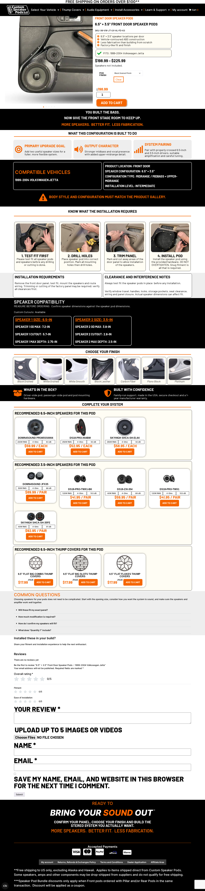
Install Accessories (127, 9)
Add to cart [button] (35, 451)
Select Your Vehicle (43, 9)
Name (25, 745)
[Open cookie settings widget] (5, 886)
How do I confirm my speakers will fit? (37, 623)
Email (25, 760)
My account (180, 9)
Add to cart (111, 102)
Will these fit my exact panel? (33, 610)
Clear (119, 79)
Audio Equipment (98, 9)
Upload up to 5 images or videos (68, 730)
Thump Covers (71, 9)
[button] (43, 106)
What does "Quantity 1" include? (34, 630)
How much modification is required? (37, 616)
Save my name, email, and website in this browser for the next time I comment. (99, 782)
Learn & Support (156, 9)
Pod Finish (102, 74)
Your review (37, 709)
